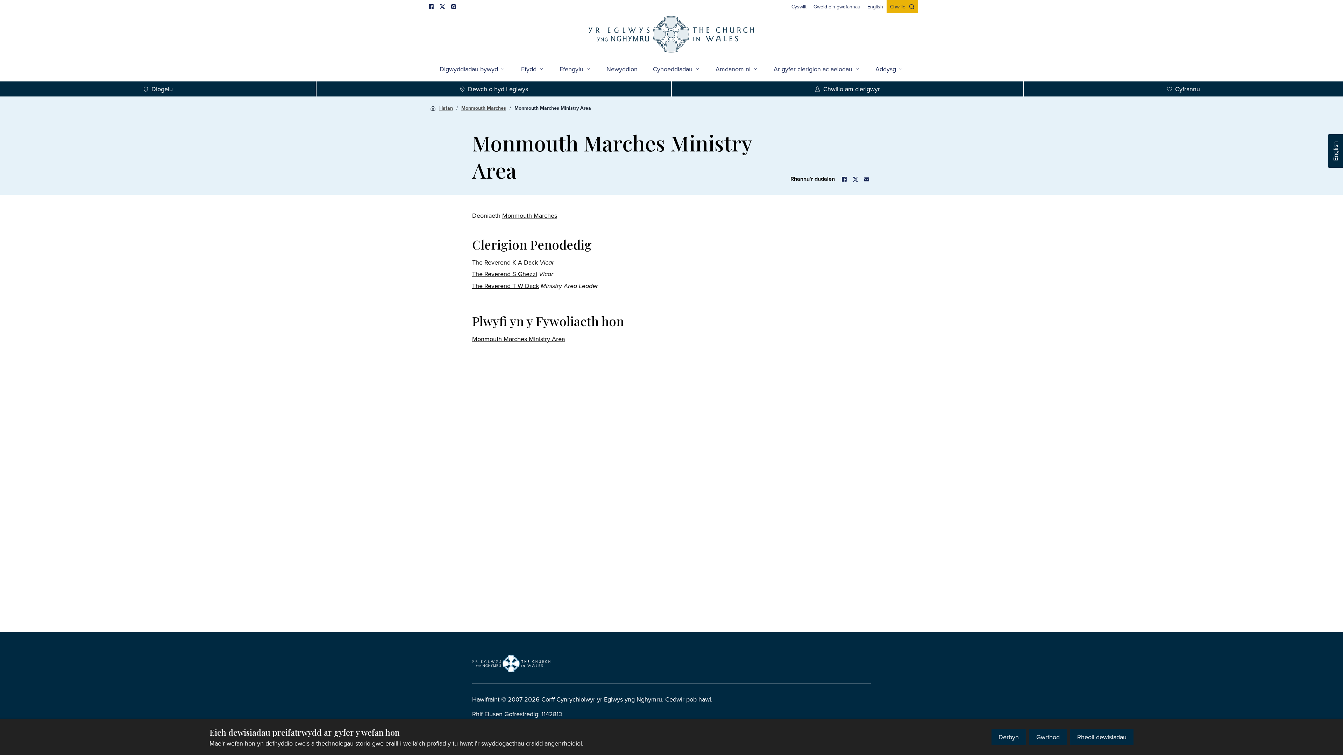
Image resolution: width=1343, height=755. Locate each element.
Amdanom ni (733, 69)
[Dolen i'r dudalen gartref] (671, 35)
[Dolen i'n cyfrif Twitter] (442, 6)
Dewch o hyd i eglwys (498, 89)
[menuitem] (799, 6)
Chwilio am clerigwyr (851, 89)
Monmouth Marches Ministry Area (552, 108)
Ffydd (529, 69)
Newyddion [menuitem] (622, 69)
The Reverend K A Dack (505, 262)
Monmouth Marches (483, 108)
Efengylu (571, 69)
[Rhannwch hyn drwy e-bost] (866, 179)
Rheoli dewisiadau (1102, 737)
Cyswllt (798, 6)
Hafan (446, 108)
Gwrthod (1048, 737)
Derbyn (1009, 737)
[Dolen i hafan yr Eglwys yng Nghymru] (511, 663)
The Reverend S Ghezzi (504, 273)
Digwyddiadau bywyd (469, 69)
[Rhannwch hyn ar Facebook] (844, 179)
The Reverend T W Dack (505, 285)
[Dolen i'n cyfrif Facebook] (431, 6)
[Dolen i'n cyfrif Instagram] (453, 6)
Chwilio (897, 6)
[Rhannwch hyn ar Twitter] (855, 179)
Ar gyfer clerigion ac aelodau (813, 69)
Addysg (885, 69)
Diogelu (162, 89)
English (1335, 151)
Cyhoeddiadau (672, 69)
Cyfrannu (1187, 89)
